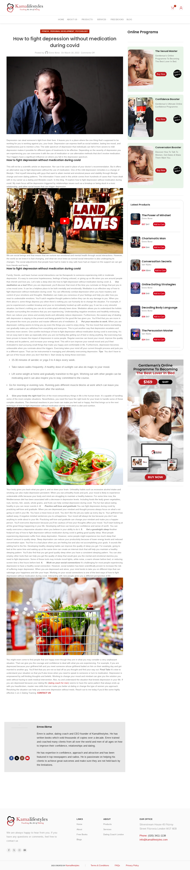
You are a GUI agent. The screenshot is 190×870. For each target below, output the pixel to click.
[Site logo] (25, 7)
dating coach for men (58, 683)
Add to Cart (159, 224)
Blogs (79, 839)
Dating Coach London (113, 834)
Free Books (82, 834)
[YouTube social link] (27, 758)
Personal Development (62, 31)
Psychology (81, 31)
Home (79, 824)
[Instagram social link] (22, 758)
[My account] (181, 8)
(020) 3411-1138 (157, 835)
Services (107, 829)
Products (107, 824)
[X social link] (17, 758)
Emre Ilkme (54, 52)
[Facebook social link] (11, 758)
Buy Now (161, 74)
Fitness (45, 31)
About (79, 829)
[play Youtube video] (65, 221)
